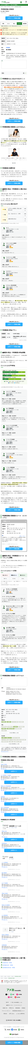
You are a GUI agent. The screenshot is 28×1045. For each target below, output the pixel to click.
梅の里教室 (4, 872)
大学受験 (20, 994)
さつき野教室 (5, 862)
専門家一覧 (11, 1008)
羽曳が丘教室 (4, 764)
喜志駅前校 (4, 843)
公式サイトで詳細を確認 (14, 18)
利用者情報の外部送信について (18, 1010)
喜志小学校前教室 (5, 807)
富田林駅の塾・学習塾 (8, 965)
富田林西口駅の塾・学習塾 (9, 967)
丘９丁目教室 (5, 883)
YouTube (18, 997)
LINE (13, 994)
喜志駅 (12, 6)
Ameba (8, 1029)
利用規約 (23, 1008)
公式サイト (14, 771)
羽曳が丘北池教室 (6, 905)
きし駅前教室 (5, 915)
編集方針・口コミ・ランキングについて (14, 1005)
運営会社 (5, 1013)
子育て (11, 997)
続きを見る (14, 162)
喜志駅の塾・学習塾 (7, 962)
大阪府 (5, 6)
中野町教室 (4, 945)
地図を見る (4, 768)
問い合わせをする (4, 751)
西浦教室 (3, 796)
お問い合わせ (11, 1013)
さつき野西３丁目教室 (6, 775)
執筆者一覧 (5, 1008)
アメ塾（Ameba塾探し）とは (16, 1002)
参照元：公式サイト (23, 536)
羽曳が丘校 (4, 831)
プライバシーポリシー (6, 1010)
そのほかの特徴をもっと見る (14, 732)
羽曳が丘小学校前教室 (6, 786)
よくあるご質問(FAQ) (20, 1013)
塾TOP (2, 6)
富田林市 (8, 6)
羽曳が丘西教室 (5, 934)
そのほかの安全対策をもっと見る (14, 743)
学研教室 (8, 47)
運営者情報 (17, 1008)
